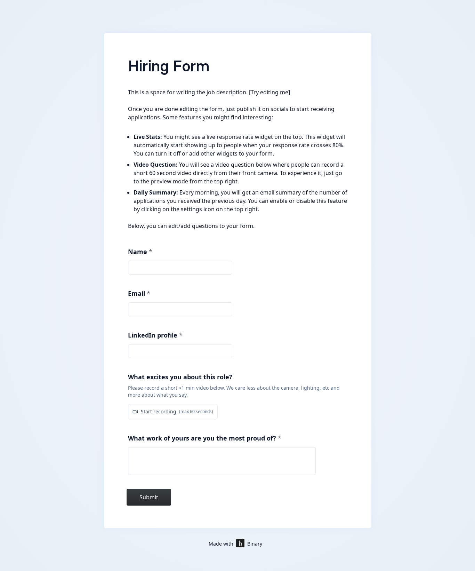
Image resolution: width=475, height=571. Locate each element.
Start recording (177, 411)
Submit (148, 497)
